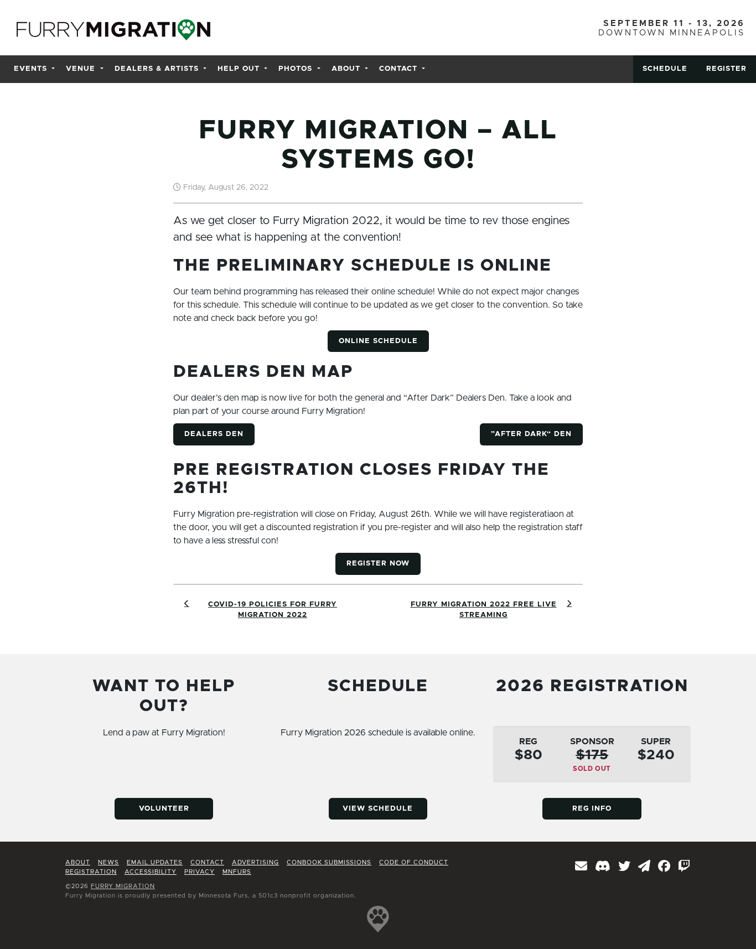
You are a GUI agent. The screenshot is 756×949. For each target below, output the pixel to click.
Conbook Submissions (329, 862)
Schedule (665, 68)
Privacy (199, 872)
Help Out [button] (239, 68)
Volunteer (164, 808)
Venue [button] (80, 68)
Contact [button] (398, 68)
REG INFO (592, 808)
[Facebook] (664, 867)
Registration (91, 872)
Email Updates (155, 862)
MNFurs (236, 872)
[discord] (603, 867)
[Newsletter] (581, 867)
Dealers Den (214, 434)
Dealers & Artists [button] (157, 68)
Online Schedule (378, 341)
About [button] (346, 68)
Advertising (255, 862)
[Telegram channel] (644, 867)
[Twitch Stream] (684, 867)
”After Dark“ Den (531, 434)
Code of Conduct (413, 862)
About (77, 862)
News (108, 862)
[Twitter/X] (624, 867)
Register (726, 68)
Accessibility (151, 872)
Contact (207, 862)
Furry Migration (123, 886)
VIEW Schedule (378, 808)
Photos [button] (295, 68)
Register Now (378, 563)
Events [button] (30, 68)
